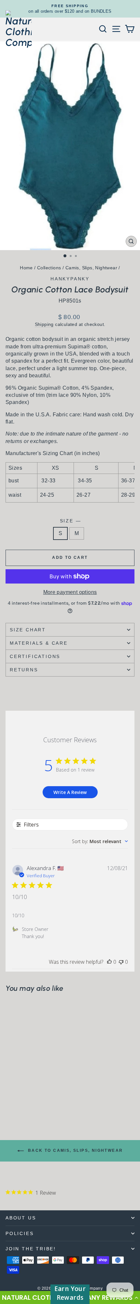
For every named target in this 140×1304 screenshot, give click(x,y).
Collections (49, 267)
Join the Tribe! (31, 1248)
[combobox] (100, 841)
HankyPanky (70, 278)
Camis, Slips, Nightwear (91, 267)
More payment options (70, 592)
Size (70, 520)
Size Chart (28, 629)
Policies (20, 1233)
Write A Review (70, 792)
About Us (21, 1217)
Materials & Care (39, 643)
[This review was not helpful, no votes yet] (121, 961)
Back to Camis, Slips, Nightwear (74, 1151)
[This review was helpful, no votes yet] (109, 961)
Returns (24, 669)
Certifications (35, 656)
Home (26, 267)
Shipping (44, 324)
